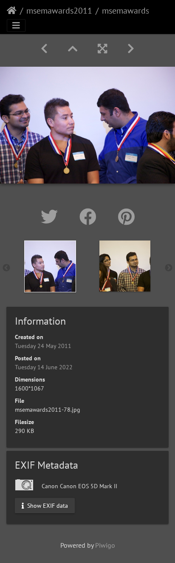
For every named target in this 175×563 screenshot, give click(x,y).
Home (12, 10)
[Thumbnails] (73, 49)
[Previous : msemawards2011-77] (44, 49)
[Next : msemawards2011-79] (130, 49)
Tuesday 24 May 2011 (43, 346)
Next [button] (168, 268)
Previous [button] (6, 268)
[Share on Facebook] (90, 217)
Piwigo (105, 545)
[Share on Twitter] (51, 217)
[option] (50, 266)
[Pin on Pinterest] (126, 217)
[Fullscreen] (102, 49)
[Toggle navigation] (16, 25)
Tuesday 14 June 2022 (44, 367)
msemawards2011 (59, 10)
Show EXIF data (46, 505)
